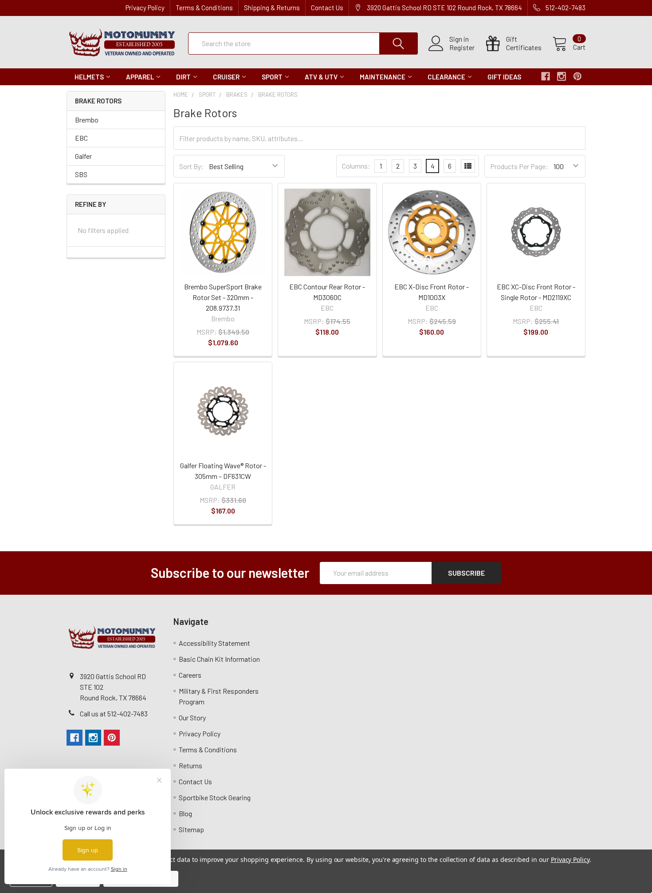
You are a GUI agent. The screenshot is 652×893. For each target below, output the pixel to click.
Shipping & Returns (272, 8)
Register (462, 47)
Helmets (89, 77)
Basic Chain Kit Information (219, 659)
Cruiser (226, 77)
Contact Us (327, 8)
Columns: (356, 166)
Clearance (446, 77)
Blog (185, 813)
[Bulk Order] (468, 166)
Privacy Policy (145, 8)
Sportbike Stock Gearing (215, 797)
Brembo (86, 119)
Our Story (192, 717)
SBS (81, 174)
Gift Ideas (504, 77)
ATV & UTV (321, 77)
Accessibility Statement (214, 643)
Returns (190, 765)
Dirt (183, 77)
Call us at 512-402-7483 (114, 713)
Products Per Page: (519, 166)
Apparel (140, 77)
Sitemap (191, 829)
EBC (81, 138)
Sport (272, 77)
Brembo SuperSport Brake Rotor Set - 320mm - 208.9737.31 (223, 297)
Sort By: (191, 166)
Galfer (83, 156)
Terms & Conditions (204, 8)
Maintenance (382, 77)
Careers (190, 675)
